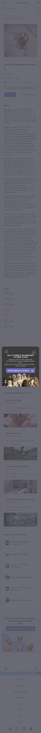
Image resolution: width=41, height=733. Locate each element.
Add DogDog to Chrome (18, 371)
